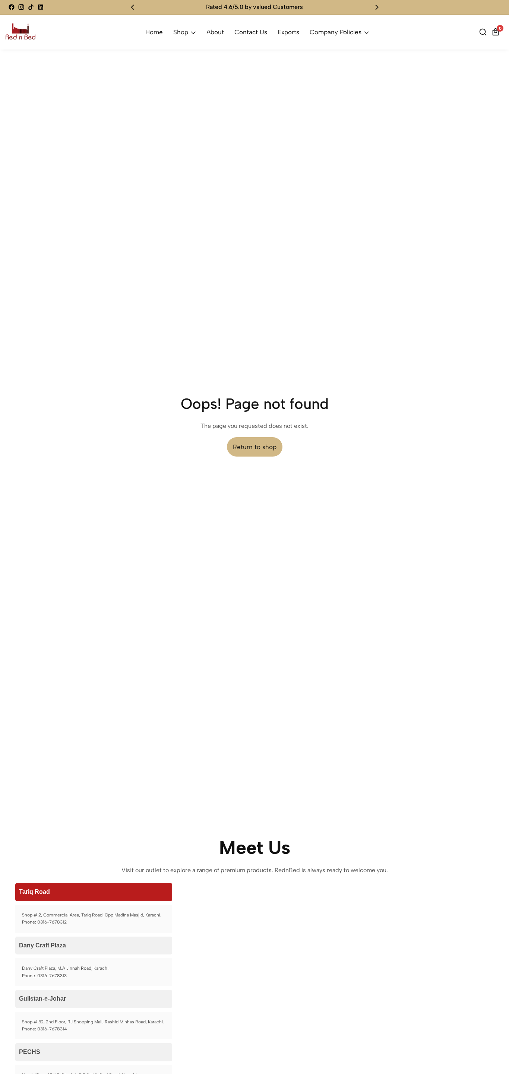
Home (154, 32)
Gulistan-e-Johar (42, 998)
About (215, 32)
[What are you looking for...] (484, 32)
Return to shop (254, 447)
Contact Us (250, 32)
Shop (180, 32)
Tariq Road (34, 892)
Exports (288, 32)
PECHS (29, 1052)
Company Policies (336, 32)
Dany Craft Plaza (42, 945)
